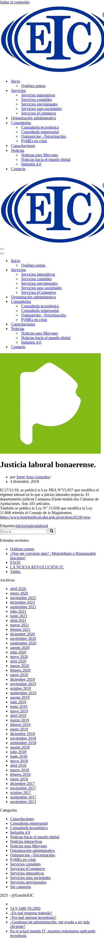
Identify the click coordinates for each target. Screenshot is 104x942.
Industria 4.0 (31, 164)
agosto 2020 (20, 647)
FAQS (15, 562)
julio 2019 (18, 702)
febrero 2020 (20, 670)
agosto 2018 (20, 747)
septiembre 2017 (23, 797)
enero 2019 (19, 729)
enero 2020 (19, 675)
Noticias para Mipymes (39, 155)
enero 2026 (19, 593)
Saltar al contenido (15, 2)
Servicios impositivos (38, 95)
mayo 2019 (19, 711)
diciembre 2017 (22, 783)
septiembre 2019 (23, 693)
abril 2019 (18, 715)
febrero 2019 (20, 724)
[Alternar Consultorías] (88, 302)
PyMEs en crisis (34, 141)
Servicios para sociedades (41, 108)
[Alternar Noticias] (88, 329)
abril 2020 (18, 661)
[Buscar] (52, 531)
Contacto (18, 169)
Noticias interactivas (26, 841)
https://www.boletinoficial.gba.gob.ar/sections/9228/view (45, 517)
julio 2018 (18, 752)
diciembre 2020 (22, 634)
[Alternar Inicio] (88, 261)
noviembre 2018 (23, 738)
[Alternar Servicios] (88, 270)
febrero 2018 (20, 774)
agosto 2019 (20, 697)
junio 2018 (18, 756)
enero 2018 (19, 779)
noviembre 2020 (23, 638)
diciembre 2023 (22, 602)
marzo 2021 (19, 625)
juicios (21, 526)
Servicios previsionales (39, 104)
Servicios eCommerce (38, 113)
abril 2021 (18, 620)
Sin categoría (20, 887)
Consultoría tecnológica (40, 127)
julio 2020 (18, 652)
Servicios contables (36, 99)
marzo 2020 (19, 666)
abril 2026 (18, 589)
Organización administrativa (33, 118)
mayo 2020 (19, 657)
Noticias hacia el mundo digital (45, 159)
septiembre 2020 (23, 643)
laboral (42, 526)
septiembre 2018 (23, 743)
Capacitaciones (23, 145)
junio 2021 (18, 616)
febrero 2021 (20, 629)
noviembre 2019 (23, 684)
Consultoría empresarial (40, 132)
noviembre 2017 (23, 788)
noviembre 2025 (23, 598)
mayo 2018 (19, 761)
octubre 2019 (20, 688)
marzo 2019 (19, 720)
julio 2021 (18, 611)
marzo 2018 (19, 770)
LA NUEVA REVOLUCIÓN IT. (37, 567)
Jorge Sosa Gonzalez (33, 477)
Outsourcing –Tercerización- (44, 136)
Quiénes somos (33, 86)
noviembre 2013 (23, 802)
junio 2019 (18, 706)
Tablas (15, 571)
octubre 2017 (20, 792)
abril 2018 (18, 765)
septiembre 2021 (23, 607)
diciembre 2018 (22, 734)
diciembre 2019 (22, 679)
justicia (31, 526)
